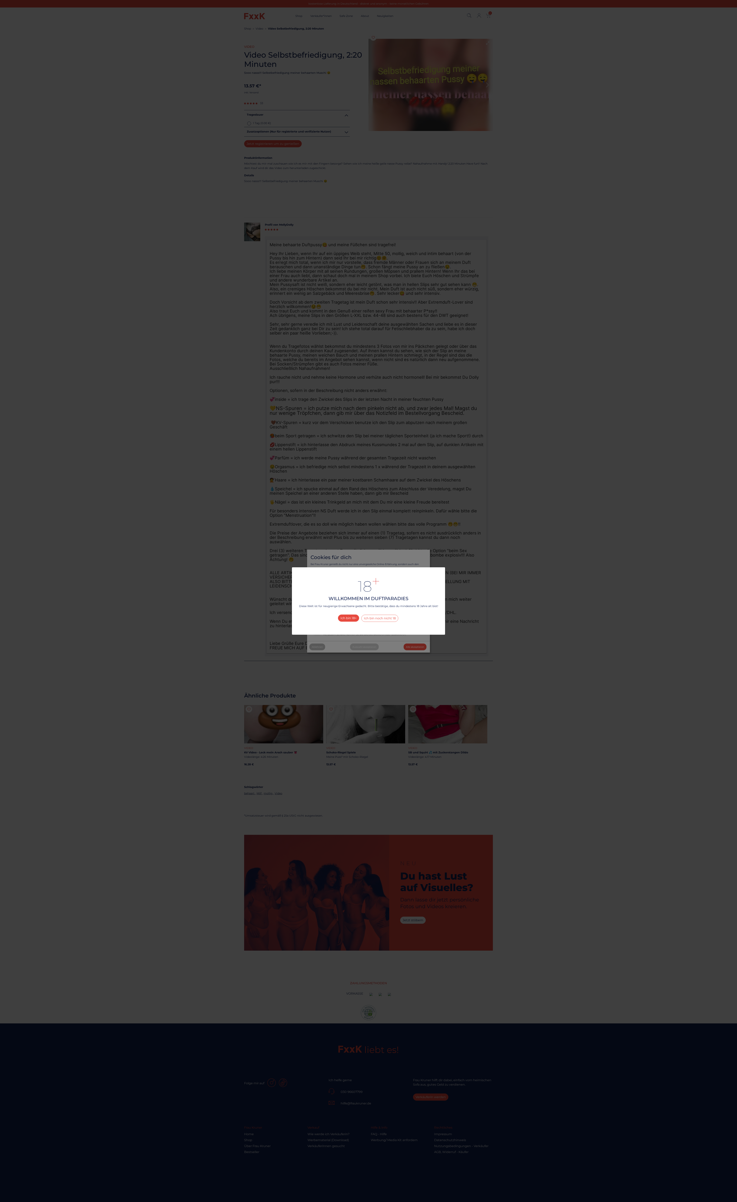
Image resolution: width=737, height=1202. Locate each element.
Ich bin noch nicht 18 (380, 618)
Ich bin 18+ (348, 618)
